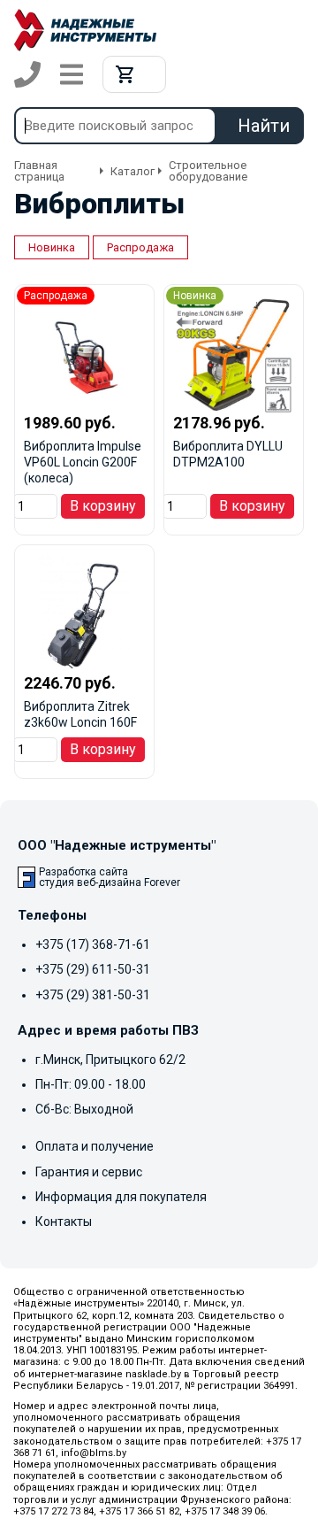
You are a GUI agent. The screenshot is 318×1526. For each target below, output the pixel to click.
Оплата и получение (94, 1146)
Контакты (63, 1221)
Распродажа (140, 247)
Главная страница (39, 170)
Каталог (132, 171)
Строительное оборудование (208, 170)
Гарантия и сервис (88, 1172)
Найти (264, 125)
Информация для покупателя (121, 1197)
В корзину (103, 505)
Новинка (51, 247)
